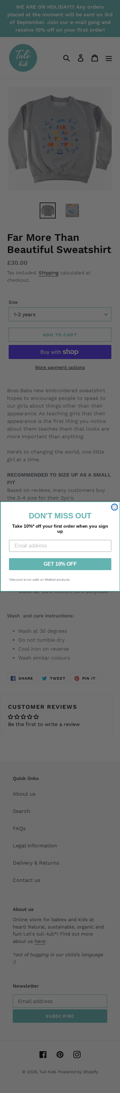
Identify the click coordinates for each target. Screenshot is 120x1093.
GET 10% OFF (60, 564)
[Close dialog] (114, 507)
